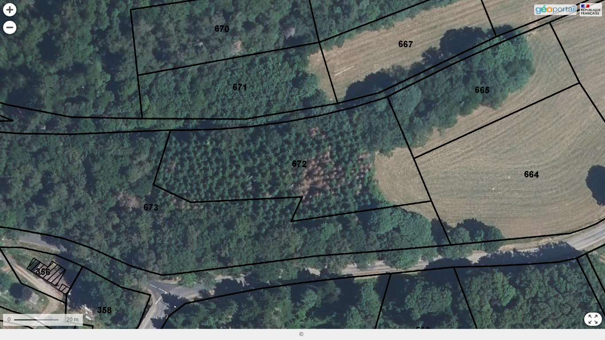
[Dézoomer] (9, 27)
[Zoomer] (9, 9)
